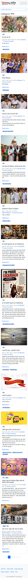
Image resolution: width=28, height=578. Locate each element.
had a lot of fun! (7, 452)
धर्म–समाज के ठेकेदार (7, 183)
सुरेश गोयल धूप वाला (21, 168)
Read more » (5, 46)
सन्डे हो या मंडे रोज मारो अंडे (8, 131)
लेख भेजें (12, 572)
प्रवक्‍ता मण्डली (10, 569)
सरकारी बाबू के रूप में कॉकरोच (9, 324)
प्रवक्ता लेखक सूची (18, 569)
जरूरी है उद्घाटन (5, 401)
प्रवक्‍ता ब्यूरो (23, 39)
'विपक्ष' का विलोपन (6, 215)
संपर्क (16, 572)
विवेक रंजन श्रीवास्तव (6, 212)
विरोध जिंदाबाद (5, 84)
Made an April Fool (18, 452)
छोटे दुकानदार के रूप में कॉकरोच (9, 265)
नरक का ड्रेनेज (6, 551)
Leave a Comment (9, 41)
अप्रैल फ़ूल (6, 454)
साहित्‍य (7, 477)
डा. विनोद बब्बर (20, 397)
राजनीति (4, 526)
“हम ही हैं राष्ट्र (6, 369)
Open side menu (6, 9)
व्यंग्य (3, 34)
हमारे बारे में (3, 569)
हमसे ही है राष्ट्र (14, 369)
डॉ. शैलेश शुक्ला (21, 246)
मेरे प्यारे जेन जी (5, 43)
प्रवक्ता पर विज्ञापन (5, 572)
